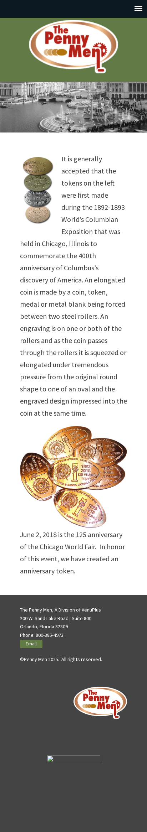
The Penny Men (73, 46)
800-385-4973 (50, 635)
